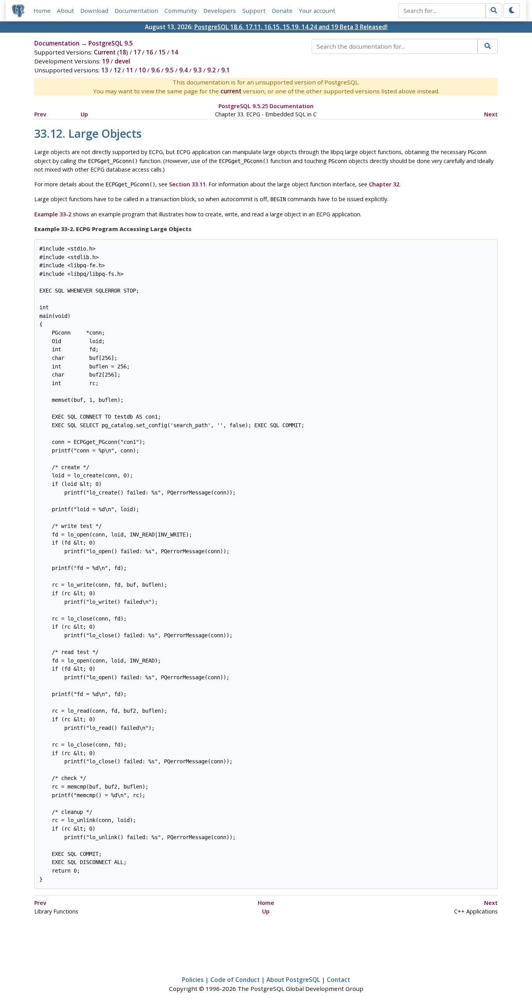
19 (105, 61)
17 (137, 52)
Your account (317, 10)
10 (142, 70)
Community (180, 10)
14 (174, 52)
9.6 (155, 70)
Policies (193, 979)
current (230, 91)
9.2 (211, 70)
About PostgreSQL (293, 979)
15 (162, 52)
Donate (282, 10)
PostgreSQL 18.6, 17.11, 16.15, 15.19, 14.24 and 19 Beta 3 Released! (291, 27)
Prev (40, 114)
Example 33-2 (52, 214)
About (65, 10)
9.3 (197, 70)
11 (129, 70)
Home (42, 10)
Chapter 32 (384, 184)
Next (491, 114)
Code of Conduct (235, 979)
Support (254, 10)
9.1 (225, 70)
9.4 (183, 70)
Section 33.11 (187, 184)
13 (104, 70)
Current (105, 52)
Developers (219, 10)
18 (122, 52)
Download (94, 10)
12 (117, 70)
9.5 (169, 70)
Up (84, 114)
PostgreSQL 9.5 (110, 43)
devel (122, 61)
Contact (338, 979)
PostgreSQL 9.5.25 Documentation (266, 106)
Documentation (136, 10)
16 (149, 52)
